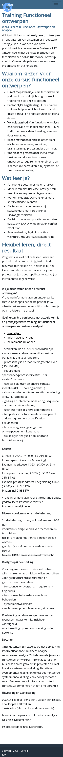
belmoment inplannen (21, 342)
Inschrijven (14, 333)
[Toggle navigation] (56, 4)
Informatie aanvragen (21, 337)
